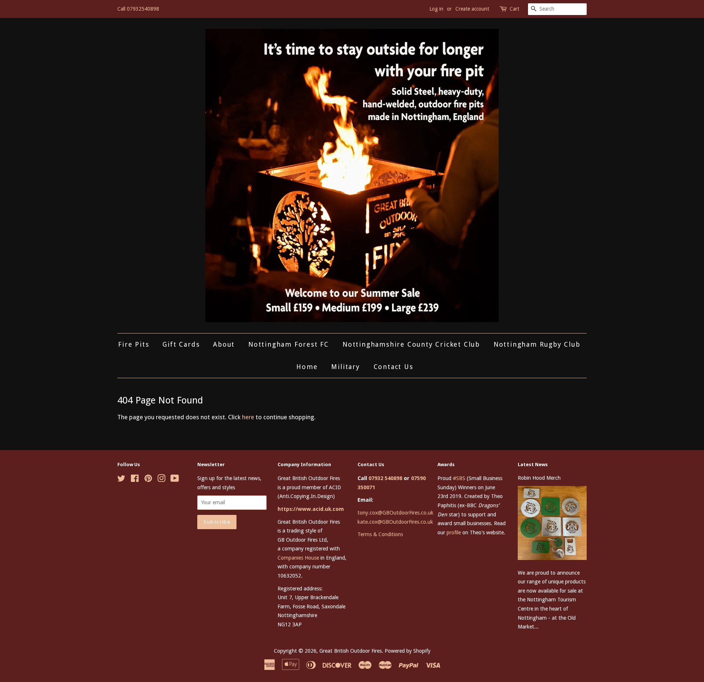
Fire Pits (133, 344)
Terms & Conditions (380, 534)
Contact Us (393, 367)
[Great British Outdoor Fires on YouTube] (174, 480)
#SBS (459, 478)
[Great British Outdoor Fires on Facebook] (135, 480)
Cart (514, 9)
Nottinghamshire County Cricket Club (411, 344)
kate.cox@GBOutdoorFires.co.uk (395, 522)
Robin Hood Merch (539, 478)
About (224, 344)
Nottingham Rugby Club (537, 344)
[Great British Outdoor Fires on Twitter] (121, 480)
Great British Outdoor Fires (350, 651)
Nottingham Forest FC (288, 344)
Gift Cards (180, 344)
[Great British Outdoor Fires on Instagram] (161, 480)
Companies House (298, 558)
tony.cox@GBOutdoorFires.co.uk (395, 513)
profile (454, 532)
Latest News (533, 464)
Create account (472, 9)
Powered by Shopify (407, 651)
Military (345, 367)
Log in (436, 9)
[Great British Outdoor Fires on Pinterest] (148, 480)
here (248, 417)
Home (307, 367)
